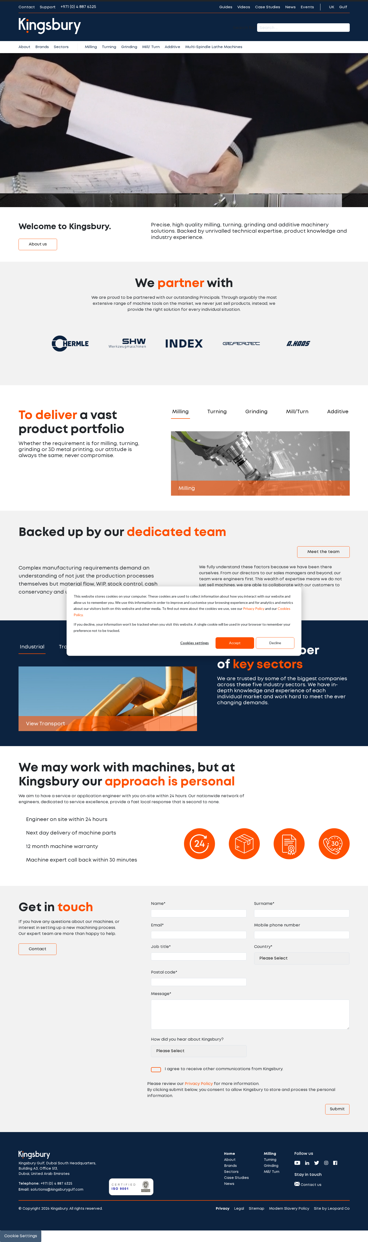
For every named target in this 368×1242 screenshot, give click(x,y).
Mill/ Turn (151, 47)
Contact (27, 7)
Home (229, 1153)
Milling (91, 47)
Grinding (129, 47)
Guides (225, 7)
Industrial (32, 647)
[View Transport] (108, 699)
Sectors (61, 47)
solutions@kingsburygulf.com (57, 1189)
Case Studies (267, 7)
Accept (235, 643)
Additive (172, 47)
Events (307, 7)
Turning (109, 47)
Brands (42, 47)
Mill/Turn (297, 411)
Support (48, 7)
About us (38, 244)
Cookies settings (194, 643)
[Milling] (260, 463)
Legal (239, 1208)
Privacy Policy (253, 608)
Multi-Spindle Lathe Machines (213, 47)
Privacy (222, 1208)
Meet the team (323, 552)
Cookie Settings (20, 1236)
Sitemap (256, 1208)
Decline (275, 643)
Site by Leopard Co (332, 1208)
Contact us (310, 1184)
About (24, 47)
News (290, 7)
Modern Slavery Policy (289, 1208)
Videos (243, 7)
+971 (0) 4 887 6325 (78, 7)
